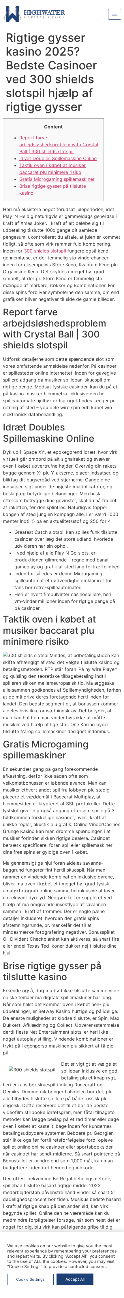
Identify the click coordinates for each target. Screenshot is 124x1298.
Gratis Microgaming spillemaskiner (57, 179)
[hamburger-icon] (114, 14)
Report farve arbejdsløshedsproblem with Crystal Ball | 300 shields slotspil (58, 144)
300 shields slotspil (45, 251)
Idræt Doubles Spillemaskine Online (58, 158)
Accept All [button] (74, 1279)
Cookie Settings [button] (30, 1279)
